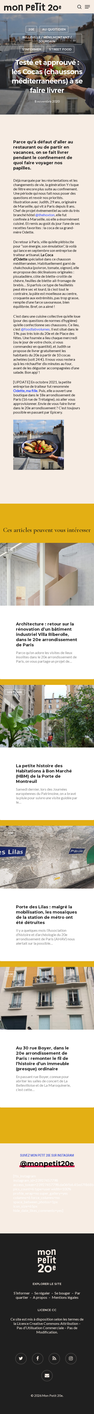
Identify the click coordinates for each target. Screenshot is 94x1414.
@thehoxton (45, 215)
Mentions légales (65, 1297)
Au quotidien (54, 29)
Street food (60, 49)
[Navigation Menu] (87, 7)
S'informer (31, 49)
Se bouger (62, 1293)
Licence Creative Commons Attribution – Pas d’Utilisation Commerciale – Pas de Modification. (49, 1327)
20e (31, 29)
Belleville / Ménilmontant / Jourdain (47, 39)
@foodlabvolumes (35, 329)
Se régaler (42, 1293)
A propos (40, 1297)
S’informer (22, 1293)
